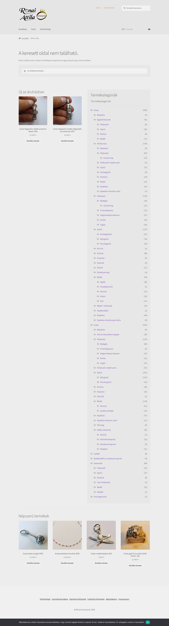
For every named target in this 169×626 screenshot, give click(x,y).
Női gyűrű (104, 239)
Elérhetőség (45, 29)
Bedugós (104, 200)
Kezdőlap (23, 29)
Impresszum (124, 599)
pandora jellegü (106, 410)
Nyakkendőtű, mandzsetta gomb (108, 458)
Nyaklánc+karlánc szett (110, 191)
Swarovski (98, 463)
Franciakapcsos (106, 210)
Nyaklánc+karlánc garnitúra (109, 320)
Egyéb (102, 282)
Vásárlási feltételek (77, 599)
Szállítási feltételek (95, 599)
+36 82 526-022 (109, 8)
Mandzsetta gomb (108, 444)
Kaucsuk (100, 263)
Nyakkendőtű (102, 310)
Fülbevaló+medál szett (110, 162)
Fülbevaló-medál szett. (107, 368)
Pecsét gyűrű (105, 382)
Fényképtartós (106, 286)
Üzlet (33, 29)
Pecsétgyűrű (105, 243)
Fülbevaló (104, 124)
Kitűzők (100, 396)
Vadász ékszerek (104, 430)
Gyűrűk (103, 434)
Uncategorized (100, 496)
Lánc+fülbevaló (103, 482)
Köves (102, 296)
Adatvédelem (111, 599)
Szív (102, 301)
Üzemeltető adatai (60, 599)
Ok (148, 622)
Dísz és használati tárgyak (108, 334)
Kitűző (103, 134)
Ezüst (96, 325)
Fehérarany (102, 143)
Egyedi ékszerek (103, 119)
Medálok (103, 449)
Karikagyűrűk (106, 234)
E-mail (98, 8)
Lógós (102, 224)
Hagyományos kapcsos (110, 215)
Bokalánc (101, 115)
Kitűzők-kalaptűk (107, 439)
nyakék (97, 453)
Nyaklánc (104, 186)
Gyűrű (102, 129)
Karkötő (103, 177)
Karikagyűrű (105, 172)
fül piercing (108, 158)
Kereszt (103, 291)
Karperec (101, 258)
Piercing (100, 425)
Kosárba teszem (33, 141)
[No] (166, 622)
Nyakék (100, 492)
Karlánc (100, 253)
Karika (103, 220)
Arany (96, 110)
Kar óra (100, 248)
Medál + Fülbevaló (104, 306)
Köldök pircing (103, 272)
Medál (102, 139)
